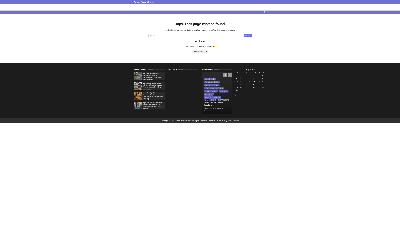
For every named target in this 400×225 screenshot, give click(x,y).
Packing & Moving (211, 91)
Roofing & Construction (212, 97)
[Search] (264, 12)
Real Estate (224, 91)
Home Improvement (212, 85)
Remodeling (209, 94)
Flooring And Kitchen (212, 82)
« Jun (237, 95)
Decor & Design (210, 79)
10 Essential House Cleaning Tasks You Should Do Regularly (216, 102)
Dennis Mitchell (209, 108)
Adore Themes (233, 121)
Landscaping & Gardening (214, 88)
